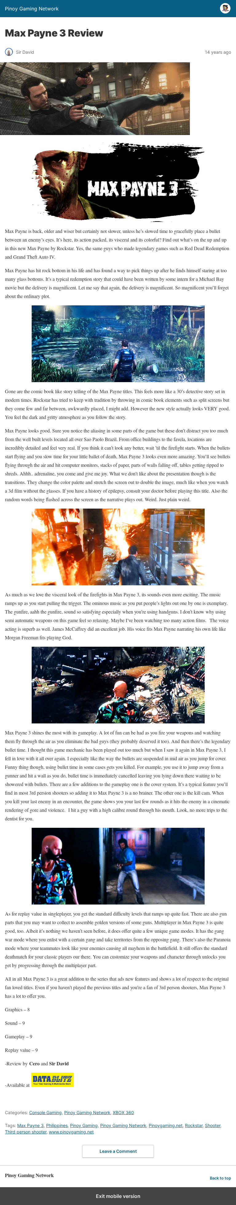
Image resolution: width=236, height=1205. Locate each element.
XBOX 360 (123, 1112)
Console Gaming (45, 1112)
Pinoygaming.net (166, 1125)
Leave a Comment (118, 1151)
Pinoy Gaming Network (87, 1112)
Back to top (220, 1178)
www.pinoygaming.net (71, 1131)
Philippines (57, 1125)
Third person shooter (25, 1131)
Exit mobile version (118, 1196)
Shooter (212, 1125)
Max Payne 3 (30, 1125)
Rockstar (194, 1125)
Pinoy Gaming (84, 1125)
